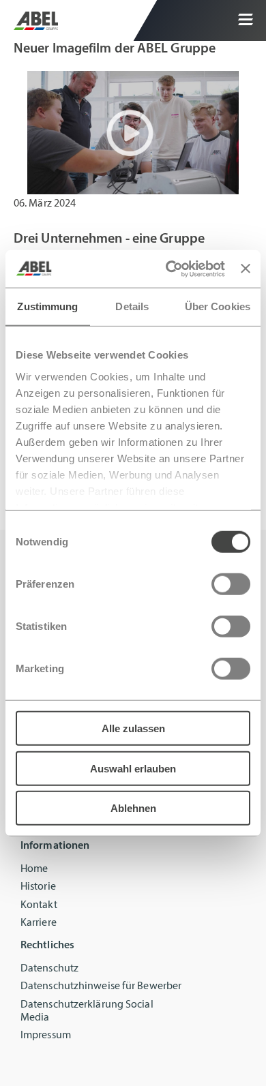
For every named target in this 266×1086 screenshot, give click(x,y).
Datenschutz (49, 968)
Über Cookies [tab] (217, 306)
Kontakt (38, 905)
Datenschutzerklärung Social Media (86, 1011)
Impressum (45, 1035)
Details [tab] (132, 306)
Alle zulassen (133, 728)
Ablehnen (133, 808)
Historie (38, 886)
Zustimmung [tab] (47, 306)
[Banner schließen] (245, 268)
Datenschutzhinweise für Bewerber (100, 986)
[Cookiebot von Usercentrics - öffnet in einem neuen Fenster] (169, 268)
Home (34, 869)
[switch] (230, 584)
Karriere (38, 923)
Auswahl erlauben (133, 768)
